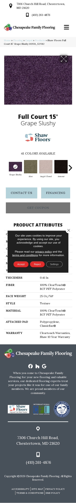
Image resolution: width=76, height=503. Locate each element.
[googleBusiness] (44, 366)
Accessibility (20, 489)
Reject (37, 264)
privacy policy (43, 251)
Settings (54, 264)
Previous (6, 166)
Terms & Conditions (29, 492)
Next (70, 166)
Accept (21, 264)
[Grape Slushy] (15, 167)
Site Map (37, 489)
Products (40, 40)
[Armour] (61, 166)
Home (7, 40)
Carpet (29, 40)
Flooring (18, 40)
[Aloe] (30, 166)
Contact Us (21, 193)
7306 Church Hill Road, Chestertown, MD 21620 (38, 440)
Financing (55, 193)
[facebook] (31, 366)
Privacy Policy (55, 489)
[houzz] (37, 366)
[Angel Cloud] (45, 166)
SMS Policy (53, 492)
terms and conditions (25, 255)
